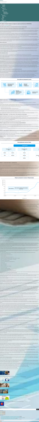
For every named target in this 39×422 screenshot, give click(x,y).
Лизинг (3, 16)
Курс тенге (1, 413)
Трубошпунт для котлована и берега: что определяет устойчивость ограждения (10, 416)
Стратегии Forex (3, 5)
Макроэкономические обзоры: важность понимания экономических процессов (9, 382)
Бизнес (1, 14)
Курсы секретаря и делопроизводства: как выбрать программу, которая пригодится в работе (11, 417)
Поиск (0, 408)
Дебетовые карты (5, 9)
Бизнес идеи (3, 15)
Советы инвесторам (4, 20)
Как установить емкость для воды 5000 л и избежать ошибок (8, 418)
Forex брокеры (3, 4)
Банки (1, 7)
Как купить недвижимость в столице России (5, 394)
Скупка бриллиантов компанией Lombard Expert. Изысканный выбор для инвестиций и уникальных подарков (12, 388)
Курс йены (1, 414)
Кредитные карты (5, 11)
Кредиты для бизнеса (5, 12)
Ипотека (3, 10)
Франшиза (3, 17)
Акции (2, 19)
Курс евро (1, 412)
